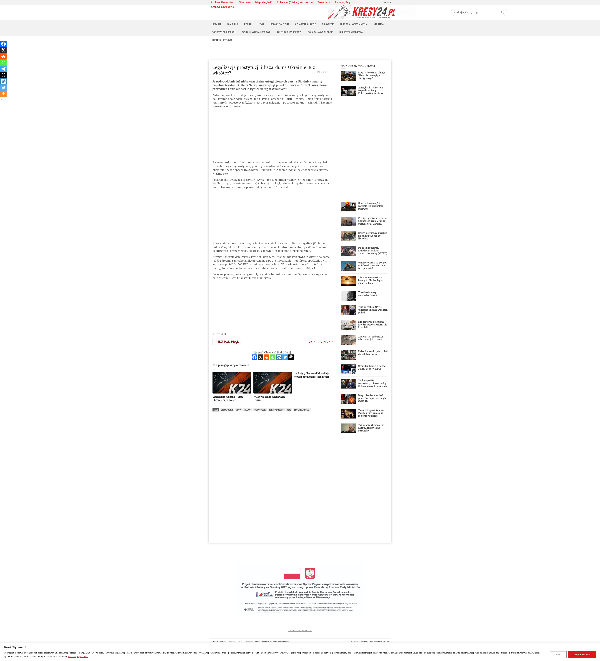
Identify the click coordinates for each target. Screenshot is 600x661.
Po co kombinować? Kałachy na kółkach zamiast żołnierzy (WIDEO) (372, 250)
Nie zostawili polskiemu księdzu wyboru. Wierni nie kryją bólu (372, 324)
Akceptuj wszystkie (582, 654)
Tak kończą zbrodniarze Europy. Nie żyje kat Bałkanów (371, 427)
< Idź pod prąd (227, 341)
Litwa (261, 24)
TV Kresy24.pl (343, 2)
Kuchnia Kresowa (222, 40)
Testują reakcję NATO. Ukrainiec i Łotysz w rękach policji (373, 309)
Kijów (238, 410)
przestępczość (276, 410)
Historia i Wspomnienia (354, 24)
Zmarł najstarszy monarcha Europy (367, 293)
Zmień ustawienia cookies (300, 630)
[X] (260, 357)
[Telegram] (285, 357)
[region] (300, 651)
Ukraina (216, 24)
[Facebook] (254, 357)
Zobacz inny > (321, 341)
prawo (248, 410)
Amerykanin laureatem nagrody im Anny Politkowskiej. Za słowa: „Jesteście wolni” (371, 91)
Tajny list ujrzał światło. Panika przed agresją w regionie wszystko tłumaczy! (371, 414)
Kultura (379, 24)
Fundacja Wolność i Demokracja (374, 641)
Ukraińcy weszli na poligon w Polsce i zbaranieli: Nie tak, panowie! (372, 265)
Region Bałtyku (279, 24)
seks (289, 410)
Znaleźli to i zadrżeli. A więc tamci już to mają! (370, 338)
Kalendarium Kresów (289, 32)
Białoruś (232, 24)
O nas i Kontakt (262, 641)
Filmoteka (245, 2)
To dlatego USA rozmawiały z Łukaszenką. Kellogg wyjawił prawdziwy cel (372, 384)
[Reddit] (266, 357)
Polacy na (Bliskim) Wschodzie (295, 2)
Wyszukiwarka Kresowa (256, 32)
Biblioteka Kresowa (351, 32)
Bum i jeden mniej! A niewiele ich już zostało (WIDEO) (370, 206)
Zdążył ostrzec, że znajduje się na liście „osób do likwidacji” (372, 235)
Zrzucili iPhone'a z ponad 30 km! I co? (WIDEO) (371, 367)
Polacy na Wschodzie (320, 32)
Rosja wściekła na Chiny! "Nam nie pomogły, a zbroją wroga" (371, 75)
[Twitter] (3, 87)
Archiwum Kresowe (222, 6)
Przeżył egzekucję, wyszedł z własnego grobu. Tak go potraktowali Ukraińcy (372, 221)
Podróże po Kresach (224, 32)
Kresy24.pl (218, 641)
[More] (3, 94)
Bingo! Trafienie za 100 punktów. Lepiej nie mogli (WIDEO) (372, 398)
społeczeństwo (301, 410)
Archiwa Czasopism (222, 2)
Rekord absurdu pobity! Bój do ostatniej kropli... (373, 352)
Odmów (558, 654)
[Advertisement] (300, 51)
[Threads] (291, 357)
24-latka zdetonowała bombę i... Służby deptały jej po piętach (371, 280)
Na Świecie (328, 24)
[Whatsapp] (272, 357)
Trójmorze (324, 2)
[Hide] (1, 100)
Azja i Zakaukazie (305, 24)
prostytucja (260, 410)
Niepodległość (263, 2)
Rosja (247, 24)
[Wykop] (279, 357)
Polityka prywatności (78, 656)
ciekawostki (227, 410)
